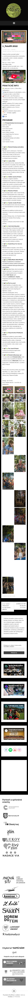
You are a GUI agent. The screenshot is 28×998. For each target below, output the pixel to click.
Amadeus (10, 996)
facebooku (15, 68)
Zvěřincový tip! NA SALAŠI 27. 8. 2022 (21, 605)
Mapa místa (8, 64)
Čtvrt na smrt (12, 283)
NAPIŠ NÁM (18, 948)
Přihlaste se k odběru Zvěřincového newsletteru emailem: (12, 646)
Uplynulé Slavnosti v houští (18, 51)
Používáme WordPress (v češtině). (11, 995)
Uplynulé (9, 51)
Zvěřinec (13, 49)
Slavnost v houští (11, 596)
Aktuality (4, 51)
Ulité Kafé (15, 360)
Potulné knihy (17, 357)
